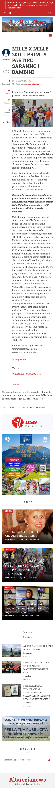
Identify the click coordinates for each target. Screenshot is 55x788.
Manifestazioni (33, 84)
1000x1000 (19, 374)
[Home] (27, 23)
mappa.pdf (20, 359)
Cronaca (8, 511)
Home (4, 408)
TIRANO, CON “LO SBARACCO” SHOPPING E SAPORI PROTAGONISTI (24, 570)
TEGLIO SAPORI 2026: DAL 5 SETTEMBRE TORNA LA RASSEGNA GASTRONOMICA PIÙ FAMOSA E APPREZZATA (30, 5)
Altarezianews (27, 779)
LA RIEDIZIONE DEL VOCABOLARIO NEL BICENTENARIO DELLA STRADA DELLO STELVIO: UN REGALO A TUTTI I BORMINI (36, 692)
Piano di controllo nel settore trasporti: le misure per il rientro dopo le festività (26, 608)
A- (4, 122)
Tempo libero (10, 549)
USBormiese (34, 374)
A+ (8, 122)
